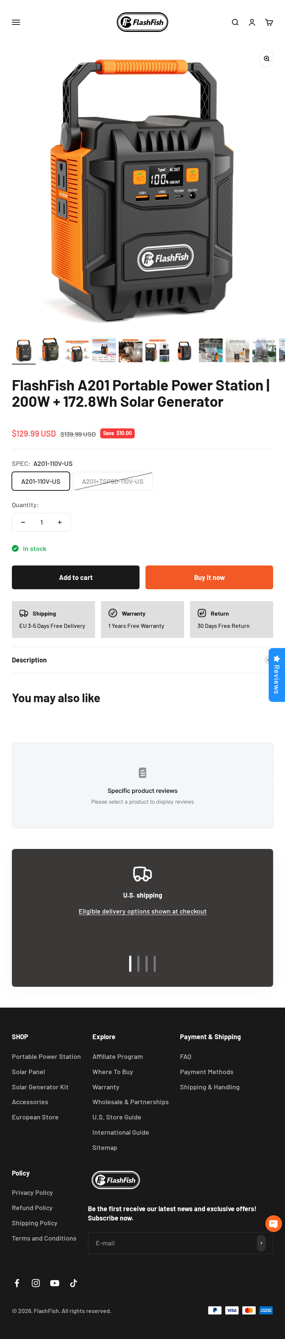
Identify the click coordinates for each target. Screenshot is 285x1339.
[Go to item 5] (130, 352)
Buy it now (209, 577)
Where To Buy (112, 1071)
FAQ (185, 1056)
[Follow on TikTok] (74, 1283)
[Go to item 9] (237, 351)
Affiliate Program (117, 1056)
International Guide (120, 1132)
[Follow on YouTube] (55, 1283)
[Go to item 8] (211, 351)
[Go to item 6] (157, 352)
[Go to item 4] (104, 351)
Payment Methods (206, 1071)
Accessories (30, 1102)
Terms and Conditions (44, 1238)
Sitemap (104, 1147)
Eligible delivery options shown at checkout (143, 911)
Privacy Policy (32, 1192)
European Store (35, 1117)
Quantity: (25, 504)
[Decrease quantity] (23, 522)
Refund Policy (32, 1207)
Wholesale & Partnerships (130, 1102)
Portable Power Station (46, 1056)
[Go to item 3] (77, 353)
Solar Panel (28, 1071)
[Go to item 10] (264, 351)
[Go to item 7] (184, 351)
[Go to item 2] (50, 350)
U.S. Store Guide (116, 1117)
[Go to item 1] (24, 351)
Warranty (105, 1087)
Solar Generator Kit (40, 1087)
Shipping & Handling (210, 1087)
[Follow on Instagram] (36, 1283)
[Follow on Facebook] (17, 1283)
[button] (273, 1223)
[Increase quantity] (60, 522)
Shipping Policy (35, 1223)
